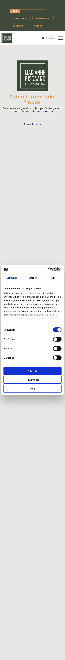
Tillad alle (32, 371)
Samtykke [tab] (11, 277)
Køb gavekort (43, 18)
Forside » (33, 124)
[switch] (57, 339)
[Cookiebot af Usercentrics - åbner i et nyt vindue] (48, 269)
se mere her (45, 111)
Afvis (32, 388)
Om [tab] (53, 277)
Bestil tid (18, 26)
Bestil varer (19, 18)
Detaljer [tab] (32, 277)
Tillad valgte (32, 380)
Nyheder (37, 26)
